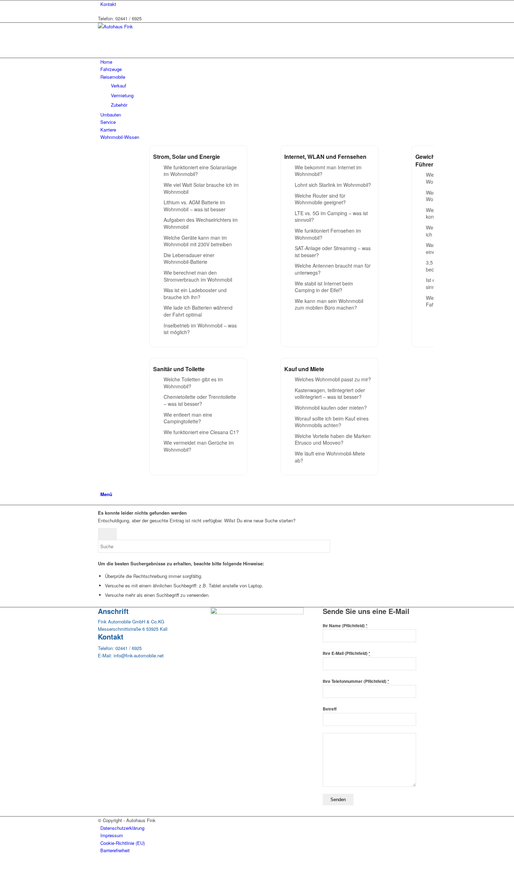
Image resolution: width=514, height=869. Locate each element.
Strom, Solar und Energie (186, 156)
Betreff (330, 709)
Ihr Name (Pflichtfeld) (345, 626)
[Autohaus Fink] (150, 26)
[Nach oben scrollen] (1, 865)
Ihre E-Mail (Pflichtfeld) (346, 653)
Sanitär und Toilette (179, 369)
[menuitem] (258, 4)
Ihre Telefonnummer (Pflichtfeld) (356, 681)
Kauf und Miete (304, 369)
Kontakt (108, 4)
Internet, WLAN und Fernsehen (325, 156)
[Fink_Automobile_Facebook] (257, 612)
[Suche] (102, 486)
